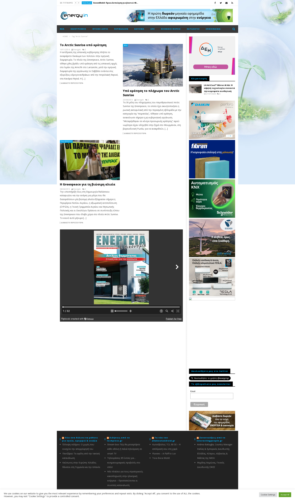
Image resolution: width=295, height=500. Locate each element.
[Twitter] (221, 3)
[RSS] (232, 3)
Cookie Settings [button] (268, 494)
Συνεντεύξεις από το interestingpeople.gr (211, 439)
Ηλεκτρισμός (78, 29)
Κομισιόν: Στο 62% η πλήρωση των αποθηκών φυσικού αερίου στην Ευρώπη (111, 3)
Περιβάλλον (121, 29)
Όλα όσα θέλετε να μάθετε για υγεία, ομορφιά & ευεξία (80, 439)
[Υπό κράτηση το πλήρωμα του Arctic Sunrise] (153, 65)
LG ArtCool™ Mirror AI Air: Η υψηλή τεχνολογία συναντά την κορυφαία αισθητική (219, 88)
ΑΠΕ (152, 29)
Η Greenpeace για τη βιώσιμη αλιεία (87, 184)
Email (192, 391)
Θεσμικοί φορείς (171, 29)
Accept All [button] (285, 494)
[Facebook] (215, 3)
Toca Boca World (161, 458)
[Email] (226, 3)
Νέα (85, 3)
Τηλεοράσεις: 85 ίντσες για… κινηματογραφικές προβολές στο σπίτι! (123, 463)
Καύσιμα (139, 29)
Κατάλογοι (193, 29)
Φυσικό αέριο (100, 29)
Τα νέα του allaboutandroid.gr (163, 439)
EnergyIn (77, 50)
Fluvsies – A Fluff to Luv (164, 453)
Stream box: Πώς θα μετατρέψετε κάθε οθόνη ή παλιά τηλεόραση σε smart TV (124, 449)
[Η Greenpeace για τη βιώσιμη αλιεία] (90, 160)
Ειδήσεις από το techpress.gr (118, 439)
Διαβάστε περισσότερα (72, 83)
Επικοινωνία (213, 29)
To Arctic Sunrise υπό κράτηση (83, 45)
